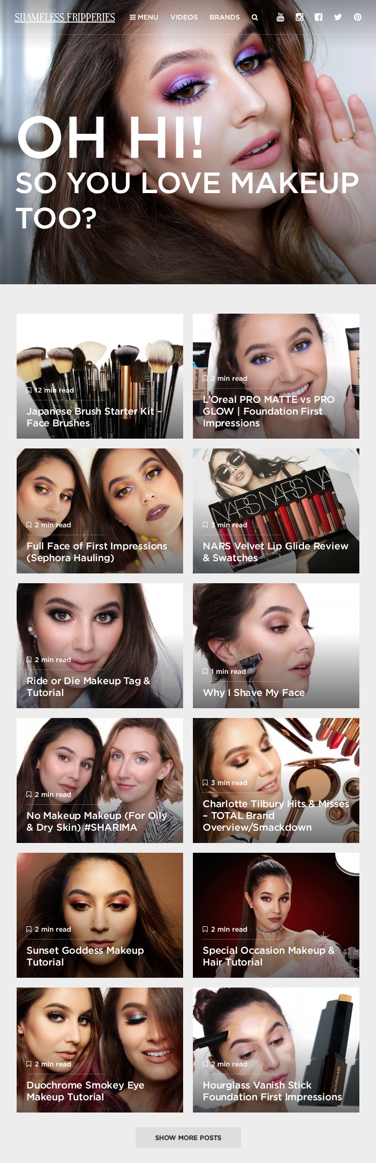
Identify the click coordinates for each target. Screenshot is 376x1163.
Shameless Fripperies (65, 17)
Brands (225, 17)
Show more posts (188, 1137)
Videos (184, 17)
